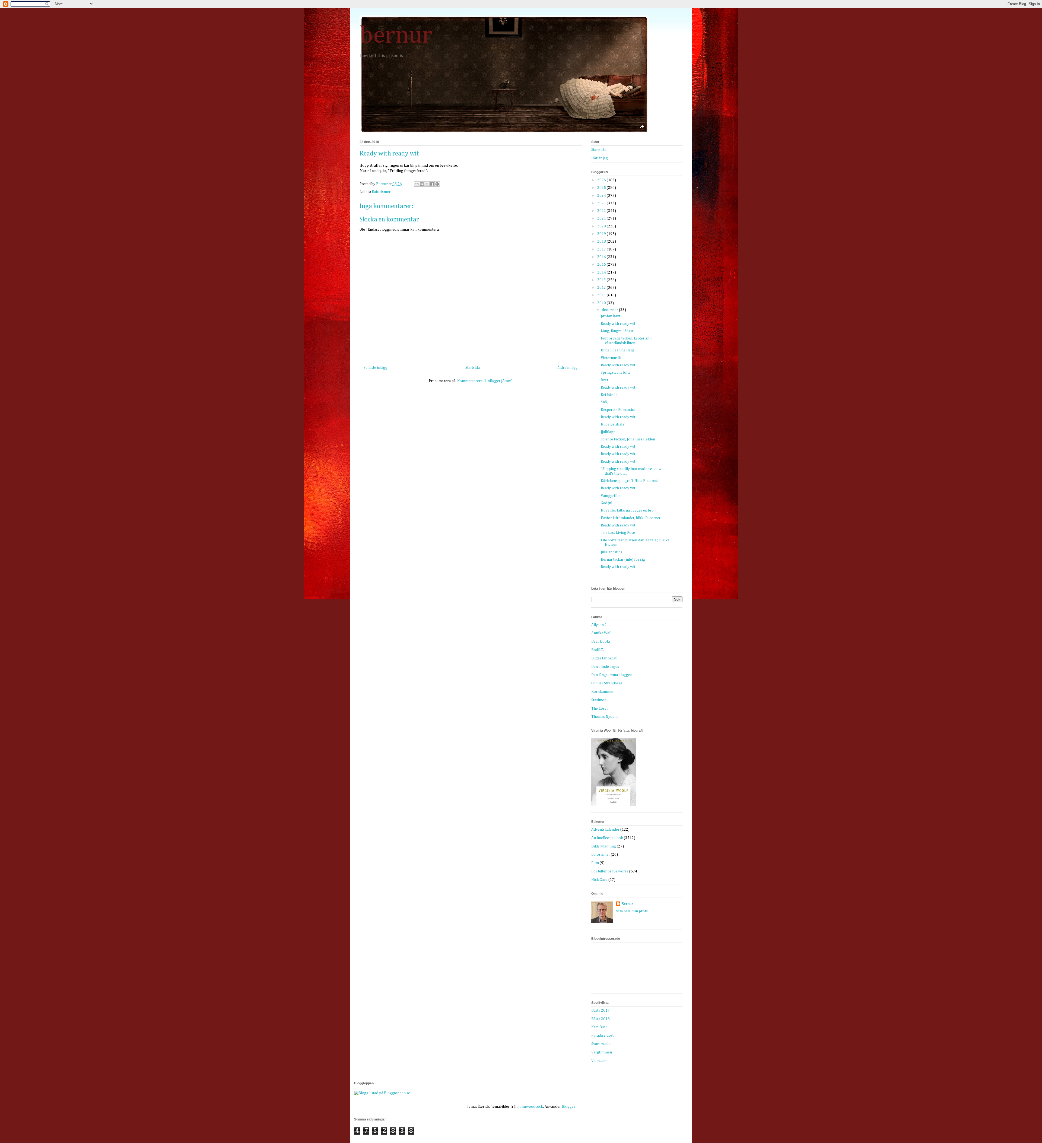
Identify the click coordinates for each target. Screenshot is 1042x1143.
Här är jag (599, 158)
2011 (602, 295)
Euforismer (381, 192)
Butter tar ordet (604, 658)
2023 (602, 203)
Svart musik (601, 1044)
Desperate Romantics (618, 410)
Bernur (627, 904)
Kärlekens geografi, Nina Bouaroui (629, 481)
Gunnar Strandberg (606, 683)
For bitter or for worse (609, 871)
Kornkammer (602, 692)
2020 (602, 226)
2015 (602, 264)
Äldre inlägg (567, 368)
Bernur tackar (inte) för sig (623, 559)
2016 (602, 257)
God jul (606, 503)
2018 (602, 241)
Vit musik (598, 1061)
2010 (602, 303)
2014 (602, 272)
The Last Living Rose (618, 533)
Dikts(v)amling (603, 846)
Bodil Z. (597, 650)
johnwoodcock (530, 1107)
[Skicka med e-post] (416, 184)
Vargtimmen (601, 1052)
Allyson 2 (599, 625)
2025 (602, 188)
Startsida (472, 368)
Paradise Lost (602, 1035)
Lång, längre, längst (617, 331)
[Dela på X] (427, 184)
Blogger (568, 1107)
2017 (602, 249)
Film (595, 863)
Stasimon (598, 700)
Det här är (609, 395)
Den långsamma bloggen (611, 675)
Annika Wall (601, 633)
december (610, 310)
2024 (602, 196)
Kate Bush (599, 1027)
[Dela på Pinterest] (437, 184)
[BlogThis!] (421, 184)
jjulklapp (608, 432)
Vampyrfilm (611, 496)
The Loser (599, 708)
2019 (602, 234)
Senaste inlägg (375, 368)
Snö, (604, 402)
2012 (602, 288)
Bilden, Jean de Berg (617, 350)
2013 (602, 280)
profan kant (610, 316)
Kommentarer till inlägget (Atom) (485, 381)
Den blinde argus (605, 667)
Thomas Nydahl (604, 717)
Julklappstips (611, 552)
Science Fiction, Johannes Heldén (628, 439)
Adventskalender (605, 829)
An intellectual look (607, 838)
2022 (602, 211)
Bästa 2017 (600, 1010)
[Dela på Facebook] (432, 184)
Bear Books (601, 641)
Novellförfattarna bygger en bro (627, 510)
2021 (602, 218)
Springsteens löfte (616, 372)
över (604, 380)
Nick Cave (599, 880)
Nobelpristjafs (612, 424)
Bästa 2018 (600, 1019)
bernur (396, 36)
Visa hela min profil (632, 911)
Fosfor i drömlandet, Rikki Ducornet (630, 518)
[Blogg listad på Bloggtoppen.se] (382, 1093)
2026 (602, 180)
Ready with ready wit (618, 324)
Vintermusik (611, 358)
